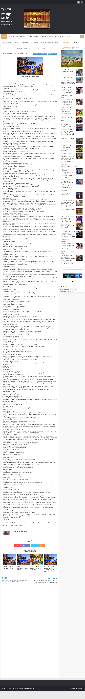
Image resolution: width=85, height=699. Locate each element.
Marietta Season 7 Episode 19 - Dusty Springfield (22, 568)
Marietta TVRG (43, 53)
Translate (71, 291)
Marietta (36, 53)
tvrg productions (52, 53)
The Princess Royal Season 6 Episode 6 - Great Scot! (70, 48)
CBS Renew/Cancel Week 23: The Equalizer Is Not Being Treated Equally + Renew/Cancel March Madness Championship (67, 204)
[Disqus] (29, 611)
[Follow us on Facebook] (82, 2)
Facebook (27, 546)
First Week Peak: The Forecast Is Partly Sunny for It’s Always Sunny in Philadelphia (67, 148)
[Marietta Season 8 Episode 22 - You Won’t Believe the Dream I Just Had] (50, 559)
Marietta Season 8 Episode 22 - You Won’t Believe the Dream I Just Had (50, 569)
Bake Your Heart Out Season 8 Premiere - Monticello (36, 568)
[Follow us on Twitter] (78, 2)
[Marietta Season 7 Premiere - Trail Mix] (9, 559)
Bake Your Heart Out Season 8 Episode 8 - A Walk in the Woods (67, 111)
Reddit (19, 546)
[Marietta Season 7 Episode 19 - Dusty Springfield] (23, 559)
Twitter (35, 546)
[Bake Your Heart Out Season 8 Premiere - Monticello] (37, 559)
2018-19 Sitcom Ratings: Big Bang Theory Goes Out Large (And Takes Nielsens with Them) (67, 219)
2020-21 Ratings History (67, 209)
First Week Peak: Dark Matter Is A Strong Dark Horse (67, 119)
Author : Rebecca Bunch (19, 531)
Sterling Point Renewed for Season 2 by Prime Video (67, 71)
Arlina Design (79, 688)
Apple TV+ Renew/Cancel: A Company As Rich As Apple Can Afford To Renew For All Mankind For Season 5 (45, 582)
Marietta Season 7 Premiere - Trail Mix (8, 567)
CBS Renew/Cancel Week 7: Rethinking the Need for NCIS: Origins (68, 225)
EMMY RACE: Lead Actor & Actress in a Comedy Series (67, 140)
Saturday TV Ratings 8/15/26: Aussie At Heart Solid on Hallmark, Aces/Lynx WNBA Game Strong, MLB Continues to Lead (68, 81)
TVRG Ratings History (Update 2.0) (66, 193)
